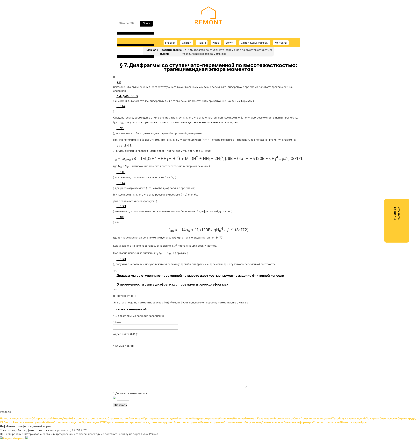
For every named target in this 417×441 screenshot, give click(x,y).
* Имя (117, 322)
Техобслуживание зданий (383, 98)
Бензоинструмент (378, 156)
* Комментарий (123, 345)
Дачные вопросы (377, 168)
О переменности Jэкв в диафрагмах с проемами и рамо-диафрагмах (172, 284)
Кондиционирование (380, 68)
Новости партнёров (379, 186)
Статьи (186, 42)
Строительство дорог (381, 127)
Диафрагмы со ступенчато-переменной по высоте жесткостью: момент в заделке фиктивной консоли (200, 276)
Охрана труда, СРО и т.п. (383, 109)
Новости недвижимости (382, 21)
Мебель (371, 121)
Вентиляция (374, 62)
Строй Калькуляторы (254, 42)
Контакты (281, 42)
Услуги (230, 42)
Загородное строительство (384, 45)
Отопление (374, 74)
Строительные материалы (384, 139)
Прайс (202, 42)
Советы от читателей (380, 180)
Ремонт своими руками (382, 115)
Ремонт (371, 33)
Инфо (215, 42)
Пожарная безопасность (382, 103)
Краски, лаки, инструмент (383, 145)
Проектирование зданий (171, 51)
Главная (170, 42)
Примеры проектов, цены (383, 57)
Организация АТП (378, 133)
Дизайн (371, 39)
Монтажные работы (379, 86)
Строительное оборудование (385, 162)
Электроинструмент (380, 150)
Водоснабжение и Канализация (387, 80)
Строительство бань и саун (384, 51)
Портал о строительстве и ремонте (208, 29)
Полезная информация (381, 174)
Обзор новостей (377, 27)
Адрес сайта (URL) (125, 334)
